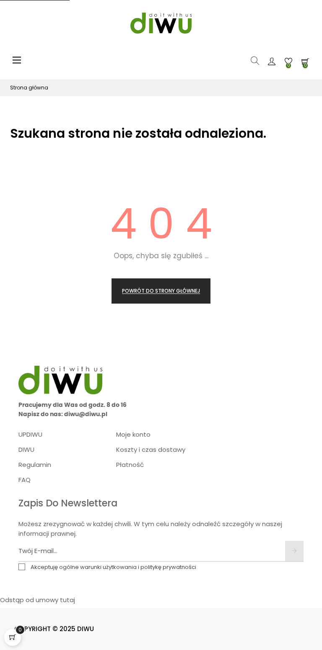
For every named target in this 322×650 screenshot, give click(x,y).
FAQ (24, 479)
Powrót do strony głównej (161, 290)
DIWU (26, 449)
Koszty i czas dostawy (150, 449)
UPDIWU (30, 434)
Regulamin (34, 464)
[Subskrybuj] (294, 551)
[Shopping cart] (12, 637)
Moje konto (133, 434)
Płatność (130, 464)
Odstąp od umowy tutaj (37, 599)
